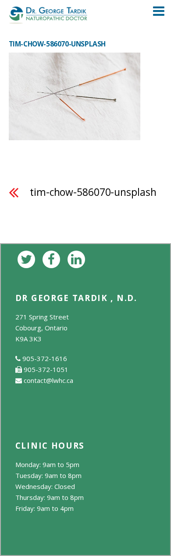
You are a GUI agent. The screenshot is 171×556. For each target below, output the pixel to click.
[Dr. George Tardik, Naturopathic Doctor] (48, 19)
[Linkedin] (78, 258)
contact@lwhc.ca (48, 380)
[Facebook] (53, 258)
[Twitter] (28, 258)
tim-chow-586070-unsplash (93, 192)
